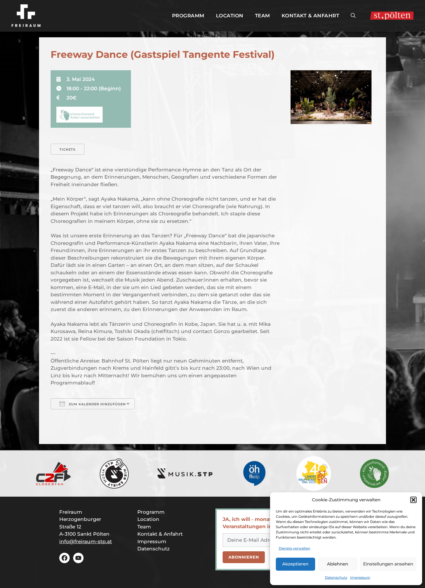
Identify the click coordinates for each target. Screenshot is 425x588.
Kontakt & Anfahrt (310, 16)
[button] (413, 500)
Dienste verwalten (294, 548)
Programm (188, 16)
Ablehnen (337, 564)
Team (262, 16)
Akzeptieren (295, 564)
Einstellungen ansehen (388, 564)
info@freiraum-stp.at (85, 541)
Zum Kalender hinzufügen (97, 404)
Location (229, 16)
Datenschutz (336, 577)
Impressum (360, 577)
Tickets (67, 149)
